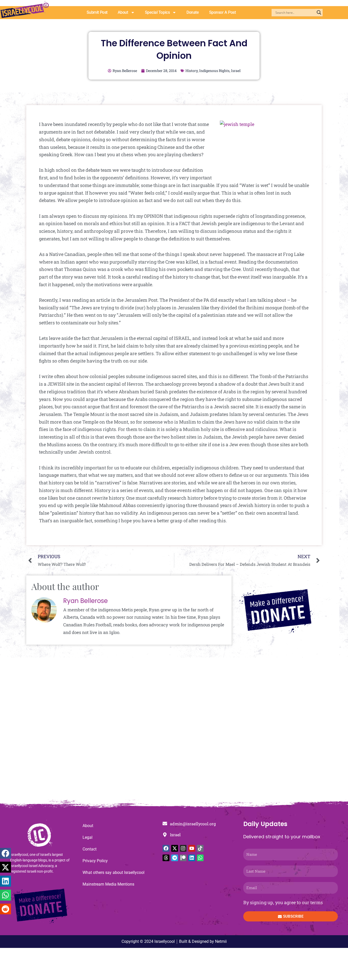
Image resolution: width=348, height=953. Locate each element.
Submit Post (97, 12)
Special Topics (157, 12)
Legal (87, 837)
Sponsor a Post (222, 12)
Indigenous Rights (214, 70)
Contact (90, 849)
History (191, 70)
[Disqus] (174, 731)
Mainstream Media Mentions (108, 884)
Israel (235, 70)
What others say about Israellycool (113, 872)
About (123, 12)
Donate (192, 12)
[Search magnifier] (319, 12)
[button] (5, 853)
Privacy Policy (95, 860)
